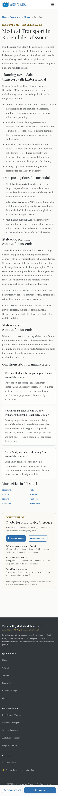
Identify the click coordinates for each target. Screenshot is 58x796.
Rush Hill (34, 499)
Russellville (35, 503)
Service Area (7, 683)
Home (4, 17)
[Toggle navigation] (53, 4)
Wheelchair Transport (11, 723)
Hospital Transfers (9, 745)
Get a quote (40, 790)
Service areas (15, 17)
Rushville (6, 503)
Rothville (6, 499)
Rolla (32, 490)
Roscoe (5, 494)
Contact (5, 698)
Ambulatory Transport (11, 738)
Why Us (5, 668)
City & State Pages (9, 691)
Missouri (27, 17)
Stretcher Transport (10, 730)
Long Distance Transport (12, 715)
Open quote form (37, 538)
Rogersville (7, 490)
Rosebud (33, 494)
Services (5, 675)
